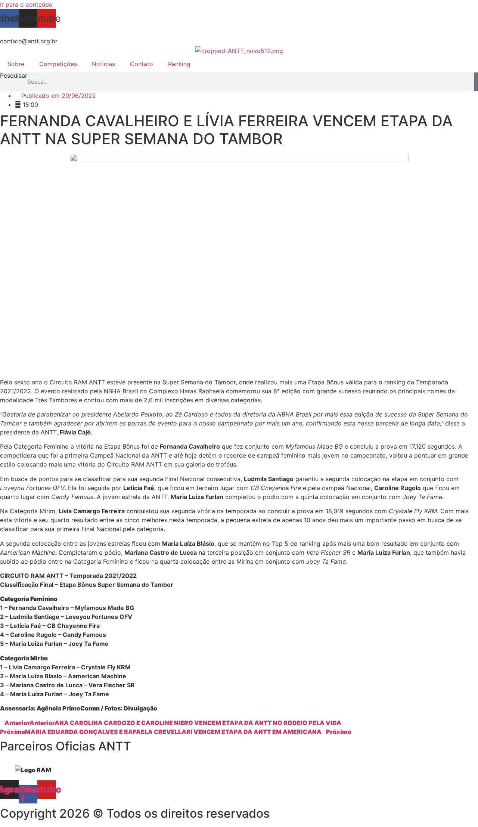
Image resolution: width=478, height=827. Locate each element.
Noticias (103, 64)
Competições (58, 64)
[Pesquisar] (476, 81)
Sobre (15, 64)
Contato (141, 64)
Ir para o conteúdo (26, 4)
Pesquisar (13, 75)
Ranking (179, 64)
